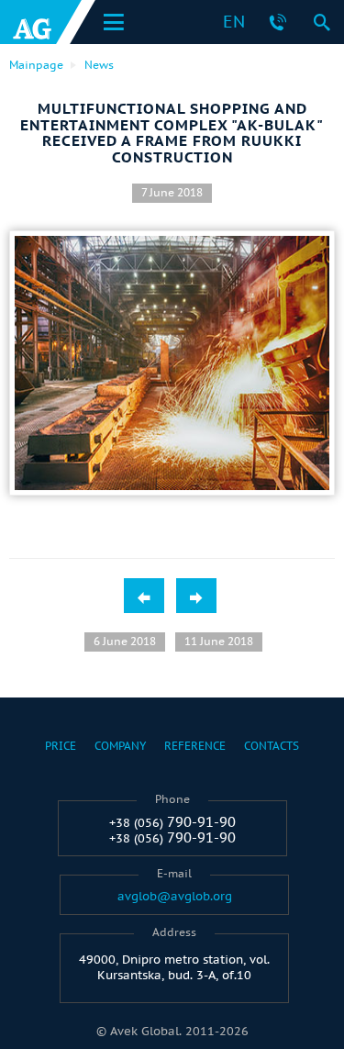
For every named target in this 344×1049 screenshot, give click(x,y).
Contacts (271, 746)
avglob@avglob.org (174, 896)
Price (60, 746)
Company (120, 746)
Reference (195, 746)
